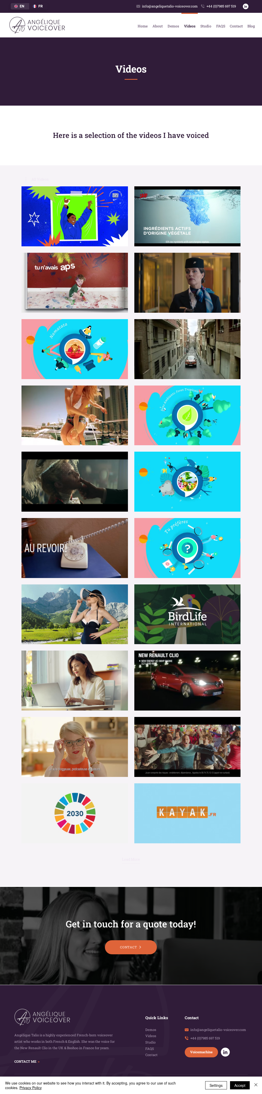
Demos (150, 1029)
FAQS (149, 1048)
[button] (37, 179)
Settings (216, 1085)
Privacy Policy (30, 1087)
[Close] (256, 1085)
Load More (131, 859)
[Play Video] (74, 216)
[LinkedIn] (245, 6)
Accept (239, 1085)
